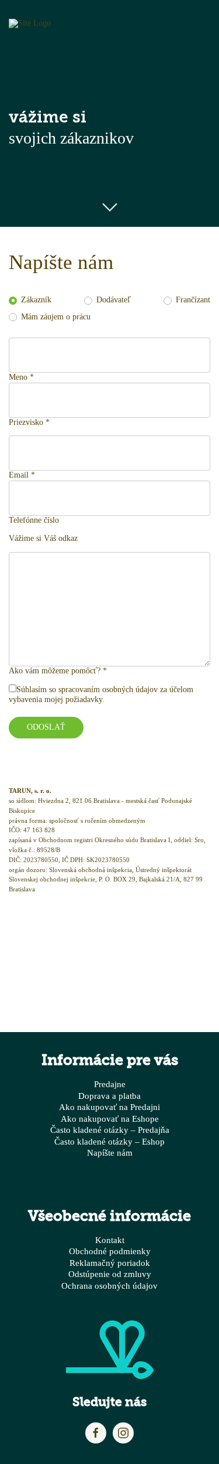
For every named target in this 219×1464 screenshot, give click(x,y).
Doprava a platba (109, 1096)
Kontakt (109, 1240)
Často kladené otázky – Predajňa (109, 1130)
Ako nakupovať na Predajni (109, 1107)
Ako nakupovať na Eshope (110, 1118)
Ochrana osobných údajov (109, 1286)
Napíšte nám (110, 1152)
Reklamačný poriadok (109, 1263)
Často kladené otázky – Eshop (109, 1141)
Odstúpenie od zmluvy (109, 1274)
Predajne (110, 1084)
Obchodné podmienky (110, 1251)
